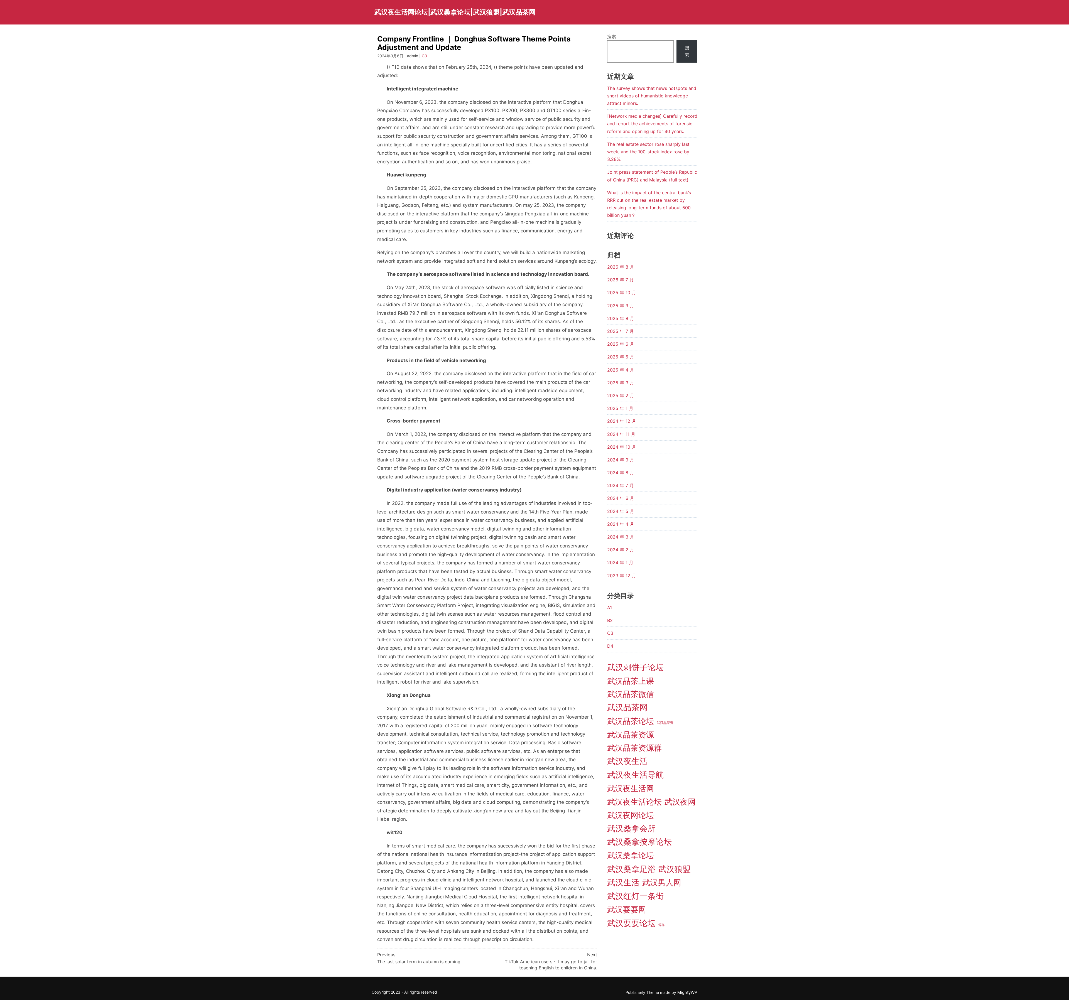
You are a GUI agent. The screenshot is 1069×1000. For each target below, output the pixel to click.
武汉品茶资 (665, 723)
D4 (610, 646)
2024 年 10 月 (621, 447)
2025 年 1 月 (620, 408)
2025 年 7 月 (620, 331)
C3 (424, 55)
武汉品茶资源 (630, 734)
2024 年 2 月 (620, 549)
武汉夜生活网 (630, 788)
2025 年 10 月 (621, 292)
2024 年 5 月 (620, 511)
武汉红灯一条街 (635, 896)
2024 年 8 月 (620, 472)
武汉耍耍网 (626, 909)
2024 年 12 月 (621, 421)
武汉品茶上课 (630, 681)
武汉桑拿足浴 (631, 869)
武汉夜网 (680, 802)
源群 (661, 925)
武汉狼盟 (674, 869)
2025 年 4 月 (620, 370)
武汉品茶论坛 (630, 721)
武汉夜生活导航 (635, 775)
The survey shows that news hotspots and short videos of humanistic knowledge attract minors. (651, 95)
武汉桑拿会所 (631, 828)
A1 (609, 607)
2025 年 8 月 (620, 318)
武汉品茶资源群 (634, 748)
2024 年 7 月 (620, 485)
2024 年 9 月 (620, 460)
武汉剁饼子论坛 (635, 667)
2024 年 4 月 (620, 524)
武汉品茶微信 (630, 694)
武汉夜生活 (627, 761)
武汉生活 (623, 882)
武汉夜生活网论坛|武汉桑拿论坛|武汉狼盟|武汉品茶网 (455, 12)
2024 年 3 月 (620, 537)
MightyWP (687, 992)
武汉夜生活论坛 (634, 802)
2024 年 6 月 (620, 498)
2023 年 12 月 (621, 575)
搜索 (611, 36)
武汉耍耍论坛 (631, 923)
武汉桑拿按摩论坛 (639, 842)
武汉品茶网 (627, 707)
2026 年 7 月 (620, 279)
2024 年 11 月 (621, 434)
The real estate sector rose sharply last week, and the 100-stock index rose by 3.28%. (648, 151)
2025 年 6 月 (620, 344)
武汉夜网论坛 (630, 815)
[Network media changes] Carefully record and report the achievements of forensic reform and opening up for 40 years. (652, 123)
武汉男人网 (661, 882)
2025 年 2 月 (620, 395)
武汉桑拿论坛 (630, 855)
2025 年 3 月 (620, 382)
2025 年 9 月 (620, 305)
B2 (610, 620)
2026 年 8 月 (620, 267)
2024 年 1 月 (620, 562)
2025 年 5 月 (620, 357)
